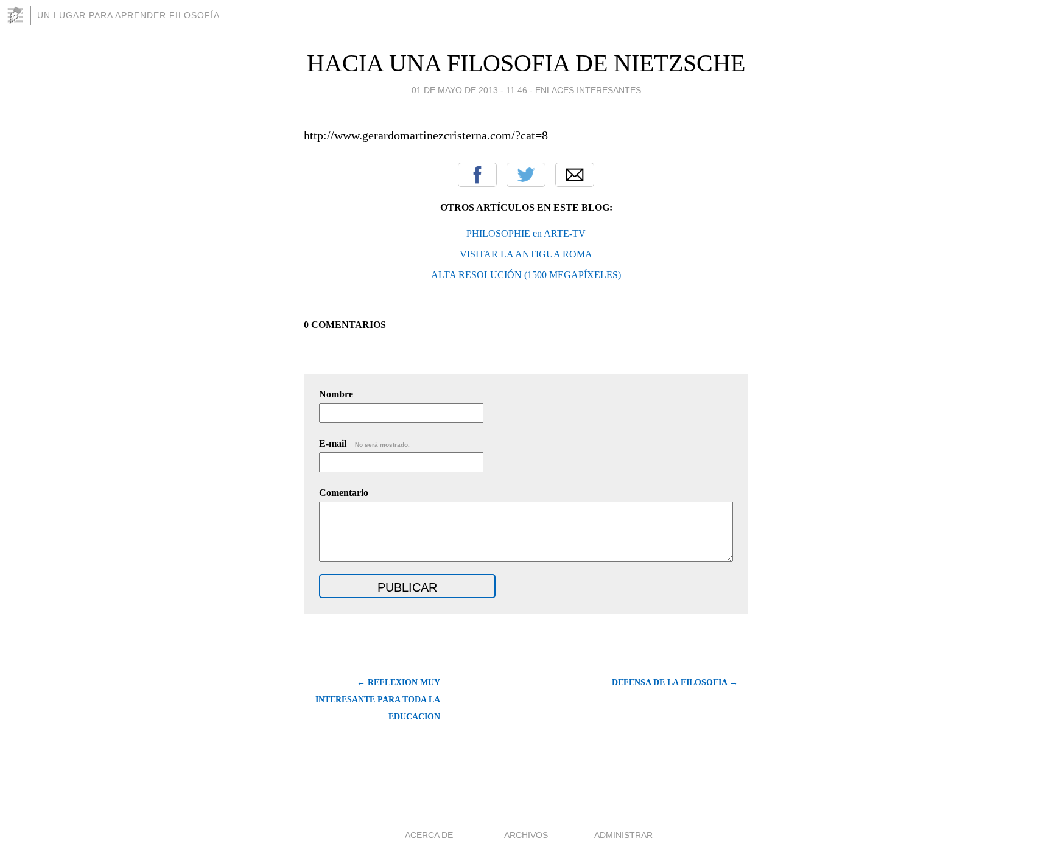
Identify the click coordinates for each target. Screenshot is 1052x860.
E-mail (364, 443)
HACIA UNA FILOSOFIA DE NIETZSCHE (526, 63)
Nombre (336, 394)
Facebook (477, 175)
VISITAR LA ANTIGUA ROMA (526, 254)
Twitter (526, 175)
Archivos (526, 835)
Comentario (343, 493)
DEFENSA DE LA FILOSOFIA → (675, 682)
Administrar (623, 835)
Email (574, 175)
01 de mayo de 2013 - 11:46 (469, 90)
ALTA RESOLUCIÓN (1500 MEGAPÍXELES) (526, 275)
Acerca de (429, 835)
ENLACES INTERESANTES (588, 90)
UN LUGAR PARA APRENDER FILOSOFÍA (128, 15)
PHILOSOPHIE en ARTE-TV (526, 233)
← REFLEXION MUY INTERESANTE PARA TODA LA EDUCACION (377, 699)
